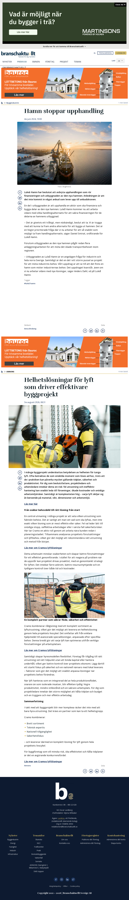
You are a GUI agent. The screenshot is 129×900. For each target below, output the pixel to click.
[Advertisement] (64, 305)
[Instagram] (62, 879)
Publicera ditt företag (90, 839)
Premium (22, 61)
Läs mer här (31, 503)
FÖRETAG (49, 61)
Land (113, 61)
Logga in (121, 53)
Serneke (38, 861)
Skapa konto (116, 843)
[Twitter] (73, 879)
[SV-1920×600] (64, 22)
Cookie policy (75, 886)
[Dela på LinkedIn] (20, 203)
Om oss (64, 839)
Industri (13, 850)
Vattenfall (39, 858)
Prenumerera (105, 53)
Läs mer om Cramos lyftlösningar (43, 547)
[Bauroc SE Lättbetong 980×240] (64, 83)
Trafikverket (39, 847)
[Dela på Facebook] (85, 331)
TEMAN (77, 61)
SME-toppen (39, 871)
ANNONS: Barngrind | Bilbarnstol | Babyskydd (39, 866)
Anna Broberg (30, 329)
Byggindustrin (12, 103)
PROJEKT (64, 61)
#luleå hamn (29, 283)
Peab (39, 850)
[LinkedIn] (67, 879)
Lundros (61, 818)
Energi (12, 843)
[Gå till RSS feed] (20, 208)
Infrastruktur (13, 854)
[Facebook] (56, 879)
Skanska (38, 839)
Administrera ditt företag (90, 843)
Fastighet (13, 847)
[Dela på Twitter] (20, 198)
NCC (39, 843)
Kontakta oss (64, 843)
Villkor (65, 886)
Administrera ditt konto (116, 839)
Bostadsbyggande (38, 854)
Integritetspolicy (55, 886)
